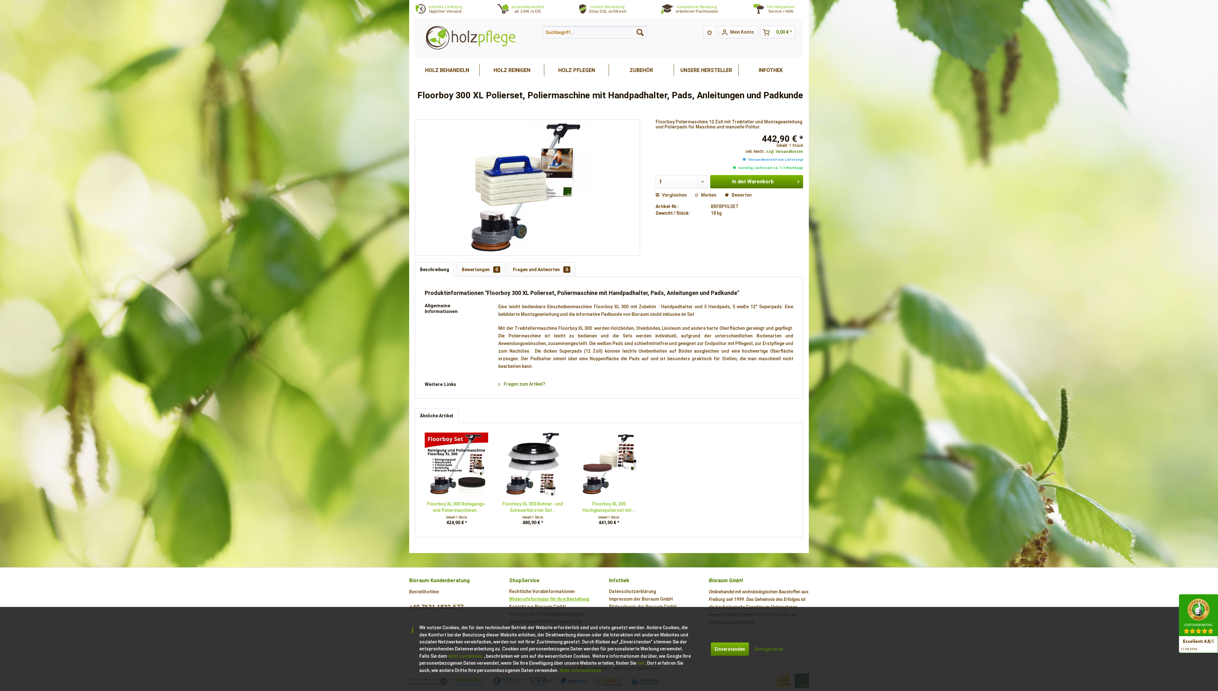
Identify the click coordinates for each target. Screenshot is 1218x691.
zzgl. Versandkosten (784, 151)
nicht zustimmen (465, 656)
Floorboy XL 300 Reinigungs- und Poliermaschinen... (456, 507)
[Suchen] (640, 32)
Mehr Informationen (580, 670)
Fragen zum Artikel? (524, 384)
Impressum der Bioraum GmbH (641, 599)
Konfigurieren (769, 649)
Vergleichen (674, 195)
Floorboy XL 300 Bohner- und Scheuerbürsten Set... (532, 507)
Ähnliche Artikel (436, 415)
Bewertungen (480, 269)
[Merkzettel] (709, 32)
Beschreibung (434, 269)
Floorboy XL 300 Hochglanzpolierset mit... (608, 507)
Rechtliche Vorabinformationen (542, 591)
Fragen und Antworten (540, 269)
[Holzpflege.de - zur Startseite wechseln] (470, 38)
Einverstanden (730, 649)
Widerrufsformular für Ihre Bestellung (549, 599)
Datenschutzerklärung (632, 591)
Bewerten (741, 195)
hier (641, 663)
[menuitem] (785, 9)
